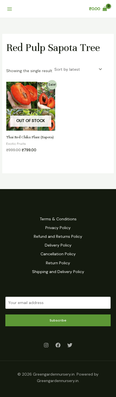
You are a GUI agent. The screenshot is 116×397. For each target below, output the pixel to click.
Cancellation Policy (58, 253)
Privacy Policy (58, 227)
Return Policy (58, 262)
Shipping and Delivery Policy (58, 271)
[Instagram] (46, 345)
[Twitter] (69, 345)
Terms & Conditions (58, 218)
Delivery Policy (58, 245)
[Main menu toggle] (9, 9)
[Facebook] (58, 345)
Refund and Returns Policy (58, 236)
